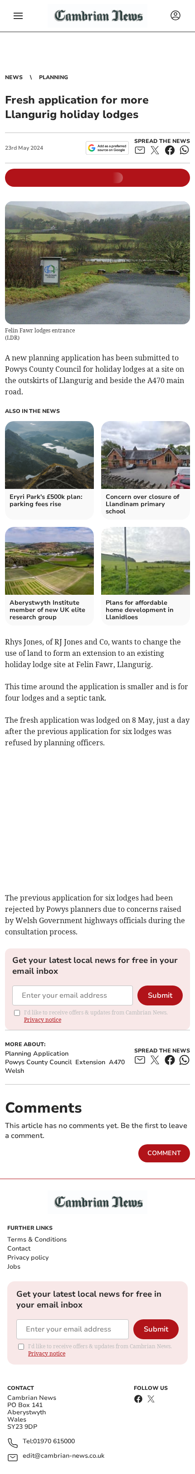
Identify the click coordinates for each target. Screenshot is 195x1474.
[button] (18, 16)
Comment (164, 1153)
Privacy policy (28, 1257)
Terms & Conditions (37, 1239)
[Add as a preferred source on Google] (107, 148)
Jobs (13, 1266)
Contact (18, 1248)
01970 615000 (54, 1442)
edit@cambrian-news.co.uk (63, 1456)
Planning (53, 77)
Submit (160, 995)
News (14, 77)
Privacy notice (42, 1019)
